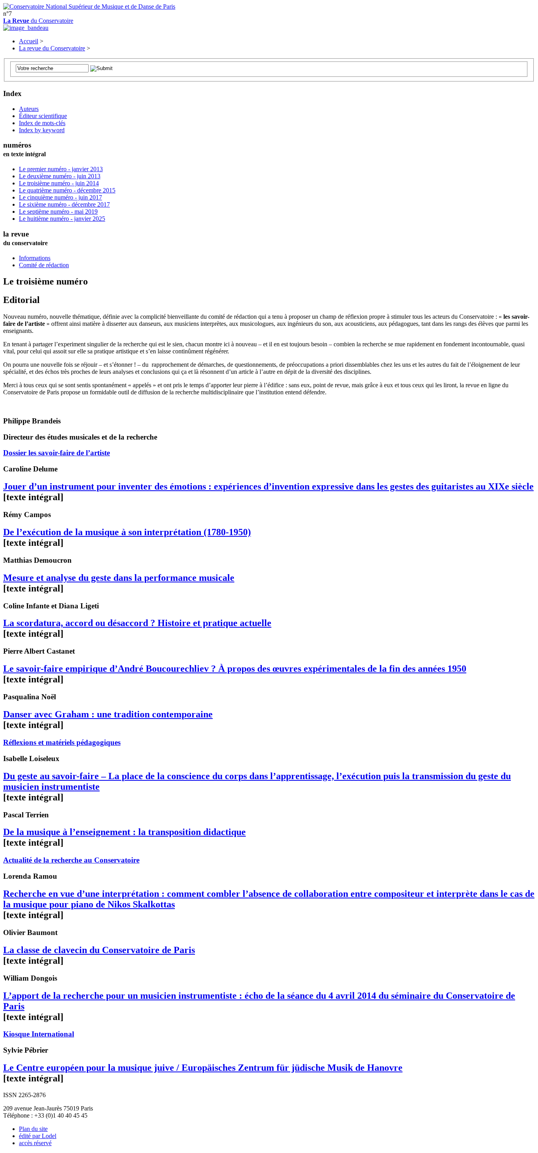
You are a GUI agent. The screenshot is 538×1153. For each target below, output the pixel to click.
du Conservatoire (38, 20)
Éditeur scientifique (43, 116)
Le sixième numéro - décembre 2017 (64, 204)
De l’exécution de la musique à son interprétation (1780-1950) (127, 532)
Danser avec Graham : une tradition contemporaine (108, 714)
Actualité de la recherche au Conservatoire (71, 860)
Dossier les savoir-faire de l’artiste (56, 453)
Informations (34, 258)
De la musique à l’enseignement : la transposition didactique (124, 832)
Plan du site (33, 1128)
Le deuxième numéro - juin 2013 (59, 176)
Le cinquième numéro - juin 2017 (60, 197)
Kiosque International (38, 1034)
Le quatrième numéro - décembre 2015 (67, 190)
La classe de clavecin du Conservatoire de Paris (99, 950)
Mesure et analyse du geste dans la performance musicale (118, 578)
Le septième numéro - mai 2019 (58, 211)
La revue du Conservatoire (52, 48)
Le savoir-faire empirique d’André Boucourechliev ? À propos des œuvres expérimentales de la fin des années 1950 (234, 668)
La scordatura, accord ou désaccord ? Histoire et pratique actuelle (137, 623)
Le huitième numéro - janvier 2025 (62, 218)
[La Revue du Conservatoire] (25, 27)
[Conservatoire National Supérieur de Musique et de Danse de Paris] (89, 6)
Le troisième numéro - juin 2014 (59, 183)
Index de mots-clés (42, 123)
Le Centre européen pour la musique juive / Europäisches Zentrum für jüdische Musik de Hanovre (203, 1067)
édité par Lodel (37, 1136)
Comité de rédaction (44, 265)
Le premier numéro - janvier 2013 (61, 169)
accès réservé (35, 1143)
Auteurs (29, 108)
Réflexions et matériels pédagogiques (62, 742)
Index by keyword (42, 130)
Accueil (28, 41)
